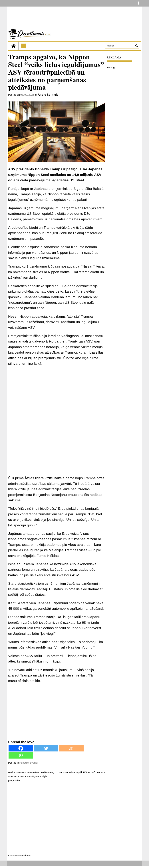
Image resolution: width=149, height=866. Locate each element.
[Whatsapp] (21, 755)
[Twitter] (46, 748)
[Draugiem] (71, 748)
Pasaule (24, 762)
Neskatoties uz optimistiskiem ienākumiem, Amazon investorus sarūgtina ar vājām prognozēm (31, 776)
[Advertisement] (56, 394)
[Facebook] (21, 748)
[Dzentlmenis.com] (13, 46)
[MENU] (23, 45)
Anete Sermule (48, 94)
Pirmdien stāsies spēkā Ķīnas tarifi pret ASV (82, 772)
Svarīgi (34, 762)
